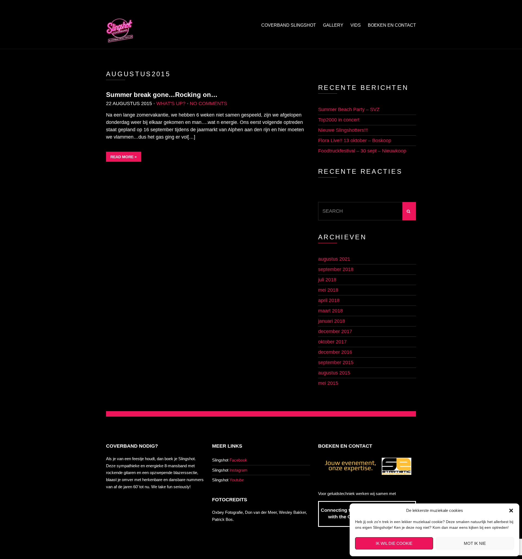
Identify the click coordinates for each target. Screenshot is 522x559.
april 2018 (329, 300)
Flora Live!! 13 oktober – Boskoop (354, 140)
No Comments (208, 103)
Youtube (236, 480)
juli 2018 (327, 279)
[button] (511, 510)
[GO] (409, 211)
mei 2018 (328, 290)
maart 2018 (330, 310)
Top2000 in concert (338, 120)
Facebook (238, 460)
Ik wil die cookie (394, 543)
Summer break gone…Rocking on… (161, 94)
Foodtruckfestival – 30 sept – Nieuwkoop (362, 151)
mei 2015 (328, 383)
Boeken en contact (392, 25)
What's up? (170, 103)
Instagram (238, 470)
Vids (355, 25)
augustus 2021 (334, 259)
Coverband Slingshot (288, 25)
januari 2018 (331, 321)
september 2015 (335, 362)
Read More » (123, 157)
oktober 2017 (332, 341)
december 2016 (335, 352)
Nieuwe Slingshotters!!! (343, 130)
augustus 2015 (334, 372)
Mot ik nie (475, 543)
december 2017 (335, 331)
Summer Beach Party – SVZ (349, 109)
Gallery (333, 25)
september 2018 (335, 269)
